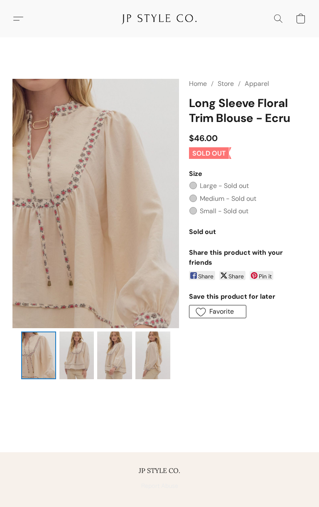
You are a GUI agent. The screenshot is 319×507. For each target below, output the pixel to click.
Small (224, 211)
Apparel (257, 83)
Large (224, 185)
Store (226, 83)
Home (198, 83)
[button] (159, 18)
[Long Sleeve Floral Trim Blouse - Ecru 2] (114, 355)
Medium (228, 198)
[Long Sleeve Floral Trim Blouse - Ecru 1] (76, 355)
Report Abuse (159, 486)
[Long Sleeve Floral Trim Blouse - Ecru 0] (38, 355)
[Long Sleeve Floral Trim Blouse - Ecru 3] (152, 355)
